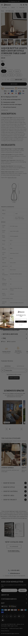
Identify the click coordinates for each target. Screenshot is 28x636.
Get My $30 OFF (21, 321)
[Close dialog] (27, 308)
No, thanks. (21, 324)
